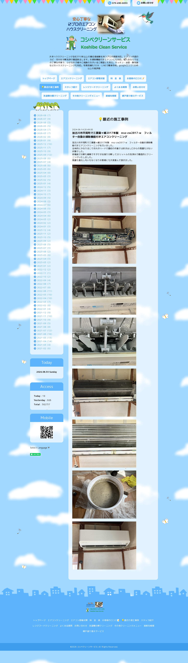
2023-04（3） (44, 258)
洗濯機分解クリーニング (55, 95)
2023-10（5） (44, 237)
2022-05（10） (45, 294)
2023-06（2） (44, 251)
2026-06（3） (44, 122)
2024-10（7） (44, 194)
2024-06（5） (44, 208)
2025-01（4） (44, 183)
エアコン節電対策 (96, 78)
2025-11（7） (44, 147)
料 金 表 (115, 78)
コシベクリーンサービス (87, 647)
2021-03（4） (44, 344)
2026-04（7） (44, 129)
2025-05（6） (44, 169)
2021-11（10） (45, 316)
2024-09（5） (44, 197)
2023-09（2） (44, 240)
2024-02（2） (44, 223)
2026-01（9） (44, 140)
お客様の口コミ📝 (135, 78)
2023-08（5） (44, 244)
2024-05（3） (44, 212)
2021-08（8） (44, 327)
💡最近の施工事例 (50, 87)
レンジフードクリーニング (95, 87)
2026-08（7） (44, 115)
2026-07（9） (44, 119)
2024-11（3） (44, 190)
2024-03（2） (44, 219)
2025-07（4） (44, 162)
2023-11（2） (44, 233)
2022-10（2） (44, 276)
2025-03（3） (44, 176)
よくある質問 (120, 87)
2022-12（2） (44, 269)
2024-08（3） (44, 201)
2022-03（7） (44, 301)
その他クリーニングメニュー (86, 95)
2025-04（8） (44, 172)
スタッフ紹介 (71, 87)
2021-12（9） (44, 312)
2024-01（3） (44, 226)
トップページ (48, 78)
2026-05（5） (44, 126)
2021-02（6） (44, 348)
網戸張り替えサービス (132, 95)
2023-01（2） (44, 266)
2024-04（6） (44, 215)
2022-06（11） (45, 291)
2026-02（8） (44, 136)
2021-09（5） (44, 323)
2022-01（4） (44, 309)
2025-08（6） (44, 158)
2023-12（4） (44, 230)
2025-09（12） (45, 154)
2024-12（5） (44, 187)
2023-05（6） (44, 255)
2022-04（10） (45, 298)
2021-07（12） (45, 330)
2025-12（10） (45, 144)
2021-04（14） (45, 341)
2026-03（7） (44, 133)
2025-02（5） (44, 180)
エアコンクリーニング (71, 78)
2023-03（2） (44, 262)
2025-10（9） (44, 151)
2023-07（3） (44, 248)
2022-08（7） (44, 284)
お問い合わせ (147, 2)
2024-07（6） (44, 205)
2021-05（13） (45, 337)
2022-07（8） (44, 287)
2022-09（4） (44, 280)
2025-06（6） (44, 165)
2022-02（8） (44, 305)
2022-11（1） (44, 273)
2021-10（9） (44, 319)
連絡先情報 (111, 95)
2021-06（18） (45, 334)
